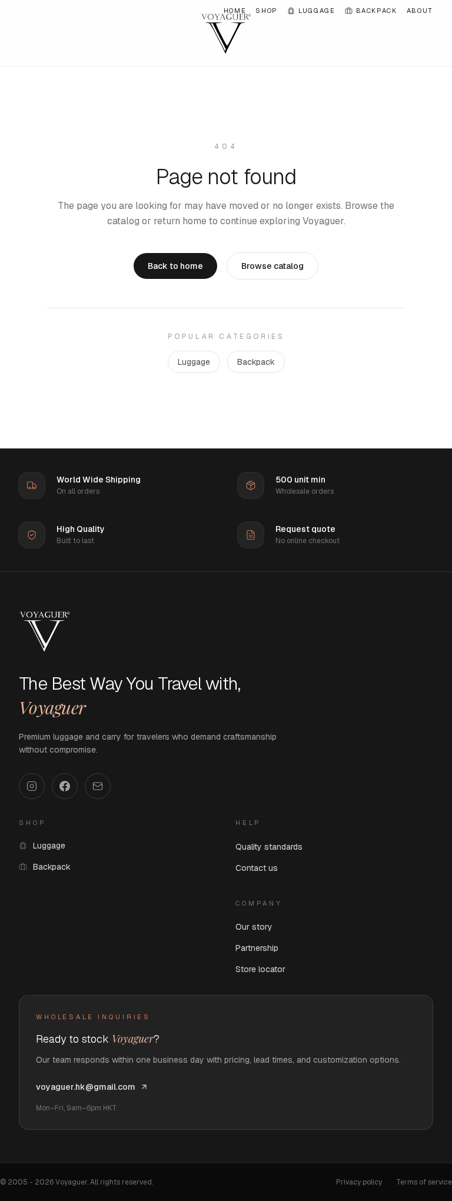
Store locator (260, 969)
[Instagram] (32, 786)
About (420, 10)
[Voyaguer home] (45, 631)
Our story (253, 926)
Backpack (376, 10)
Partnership (256, 948)
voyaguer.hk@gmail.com (85, 1087)
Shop (266, 10)
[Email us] (98, 786)
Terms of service (424, 1182)
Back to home (175, 266)
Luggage (316, 10)
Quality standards (269, 846)
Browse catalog (272, 266)
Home (235, 10)
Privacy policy (359, 1182)
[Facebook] (65, 786)
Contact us (256, 868)
